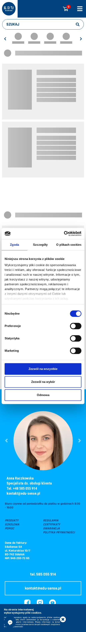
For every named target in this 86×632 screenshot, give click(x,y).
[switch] (75, 326)
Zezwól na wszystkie (43, 368)
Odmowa (43, 395)
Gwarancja (51, 529)
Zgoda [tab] (14, 244)
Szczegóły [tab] (40, 244)
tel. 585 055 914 (43, 574)
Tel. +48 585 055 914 (22, 488)
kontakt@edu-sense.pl (23, 493)
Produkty (11, 521)
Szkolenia (12, 525)
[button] (6, 440)
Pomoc (9, 529)
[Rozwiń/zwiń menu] (79, 9)
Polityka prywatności (59, 533)
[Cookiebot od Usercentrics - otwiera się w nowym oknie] (63, 233)
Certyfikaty (51, 525)
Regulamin (50, 521)
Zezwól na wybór (43, 381)
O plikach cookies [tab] (68, 244)
